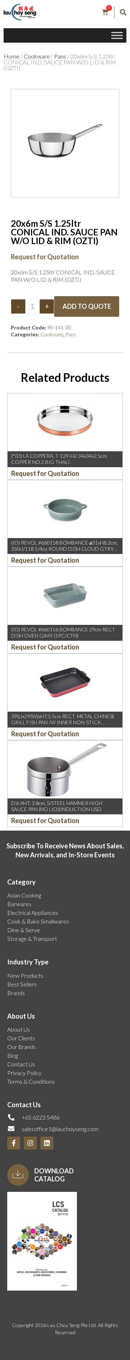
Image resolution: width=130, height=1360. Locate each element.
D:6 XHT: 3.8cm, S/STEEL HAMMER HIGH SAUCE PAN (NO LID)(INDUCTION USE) (56, 806)
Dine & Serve (23, 929)
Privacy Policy (24, 1072)
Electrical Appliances (32, 912)
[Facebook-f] (13, 1143)
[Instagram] (30, 1143)
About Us (18, 1029)
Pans (60, 56)
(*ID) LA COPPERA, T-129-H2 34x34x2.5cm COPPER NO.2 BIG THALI (59, 459)
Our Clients (21, 1038)
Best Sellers (22, 984)
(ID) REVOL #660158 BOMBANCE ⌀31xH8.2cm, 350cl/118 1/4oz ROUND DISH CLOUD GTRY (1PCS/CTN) (64, 549)
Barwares (19, 903)
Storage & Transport (32, 938)
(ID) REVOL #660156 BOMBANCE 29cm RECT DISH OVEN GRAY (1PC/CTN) (63, 632)
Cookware (37, 56)
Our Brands (21, 1046)
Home (12, 56)
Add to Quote (86, 306)
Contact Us (21, 1064)
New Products (25, 975)
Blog (12, 1055)
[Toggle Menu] (117, 35)
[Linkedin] (46, 1143)
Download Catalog (54, 1175)
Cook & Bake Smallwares (38, 921)
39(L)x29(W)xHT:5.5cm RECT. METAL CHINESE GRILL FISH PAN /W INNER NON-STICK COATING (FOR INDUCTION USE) (63, 722)
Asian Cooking (24, 895)
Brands (16, 992)
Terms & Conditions (31, 1081)
